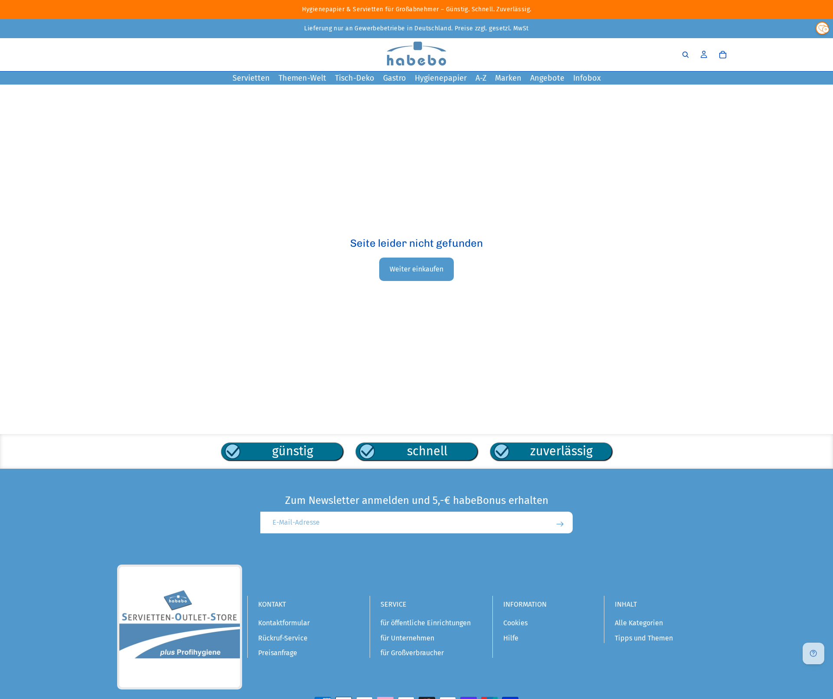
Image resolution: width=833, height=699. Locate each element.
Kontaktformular (284, 623)
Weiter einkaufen (416, 269)
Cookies (515, 623)
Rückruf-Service (283, 638)
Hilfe (510, 638)
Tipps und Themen (644, 638)
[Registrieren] (560, 524)
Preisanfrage (277, 653)
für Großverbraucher (412, 653)
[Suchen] (685, 54)
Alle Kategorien (639, 623)
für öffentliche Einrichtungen (425, 623)
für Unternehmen (407, 638)
